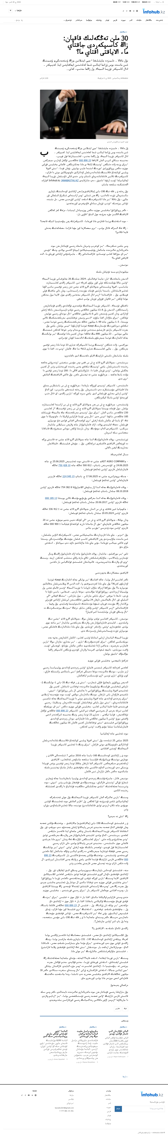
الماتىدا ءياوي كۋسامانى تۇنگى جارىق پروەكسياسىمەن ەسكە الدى (55, 1034)
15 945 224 (68, 477)
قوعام (107, 20)
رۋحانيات (99, 20)
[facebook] (127, 11)
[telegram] (134, 11)
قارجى (115, 20)
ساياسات (138, 20)
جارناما (72, 1095)
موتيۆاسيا (89, 20)
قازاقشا (19, 11)
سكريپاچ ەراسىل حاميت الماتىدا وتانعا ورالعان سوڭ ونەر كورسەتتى (87, 1034)
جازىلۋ (118, 1109)
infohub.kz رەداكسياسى (120, 78)
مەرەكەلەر (79, 20)
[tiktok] (123, 11)
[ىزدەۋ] (22, 21)
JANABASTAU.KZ (70, 181)
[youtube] (130, 11)
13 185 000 (51, 498)
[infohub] (153, 11)
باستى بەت (159, 20)
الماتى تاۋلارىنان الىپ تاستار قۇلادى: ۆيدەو (118, 1033)
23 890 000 (85, 161)
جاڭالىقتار (149, 20)
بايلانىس (71, 1099)
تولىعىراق (68, 20)
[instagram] (137, 11)
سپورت (123, 20)
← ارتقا (125, 1077)
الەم (131, 20)
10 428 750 (64, 466)
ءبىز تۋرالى (70, 1103)
